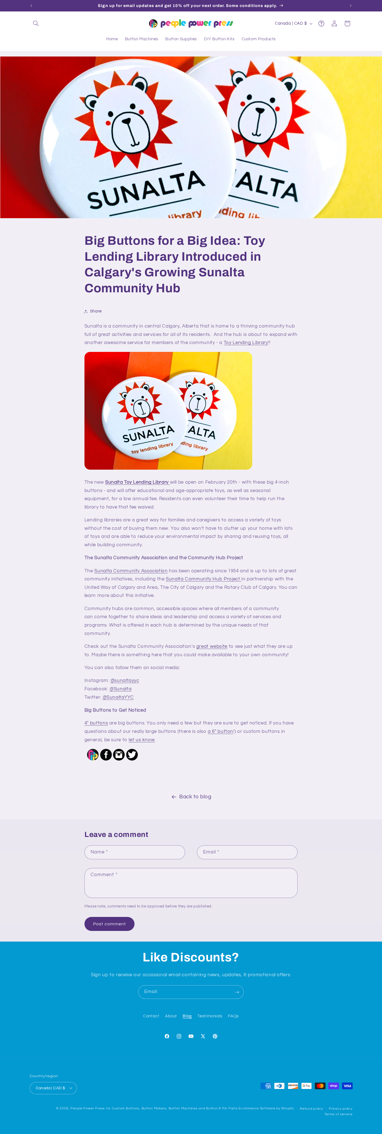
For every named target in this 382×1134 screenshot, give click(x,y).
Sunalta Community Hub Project (203, 579)
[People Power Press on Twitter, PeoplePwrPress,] (132, 760)
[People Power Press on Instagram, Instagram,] (119, 760)
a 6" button (220, 731)
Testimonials (209, 1016)
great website (211, 646)
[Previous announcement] (31, 5)
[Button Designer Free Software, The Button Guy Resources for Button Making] (93, 760)
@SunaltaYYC (118, 697)
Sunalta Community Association (131, 570)
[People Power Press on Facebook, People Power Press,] (106, 760)
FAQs (233, 1016)
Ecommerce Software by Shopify (266, 1108)
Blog (187, 1016)
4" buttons (96, 723)
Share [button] (96, 311)
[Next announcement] (351, 5)
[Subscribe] (237, 992)
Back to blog (195, 796)
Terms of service (338, 1114)
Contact (151, 1016)
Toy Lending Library (246, 342)
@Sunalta (120, 688)
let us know (142, 739)
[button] (36, 23)
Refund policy (311, 1108)
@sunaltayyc (124, 680)
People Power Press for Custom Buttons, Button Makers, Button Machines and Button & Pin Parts (154, 1108)
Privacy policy (340, 1108)
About (171, 1016)
